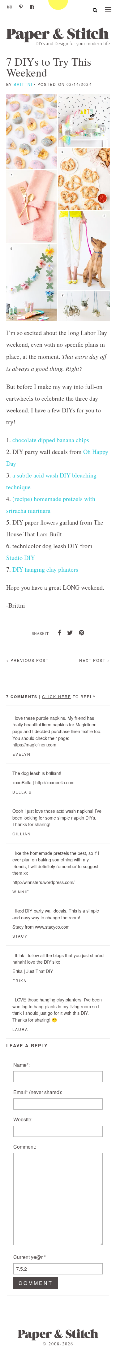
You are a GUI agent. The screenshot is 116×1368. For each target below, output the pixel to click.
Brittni (23, 84)
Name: (21, 1064)
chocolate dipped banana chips (50, 440)
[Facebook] (32, 7)
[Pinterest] (21, 7)
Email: (37, 1092)
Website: (22, 1119)
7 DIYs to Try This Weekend (48, 67)
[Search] (95, 10)
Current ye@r (29, 1256)
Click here (56, 696)
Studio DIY (20, 557)
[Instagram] (9, 7)
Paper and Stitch (58, 36)
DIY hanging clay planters (45, 569)
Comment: (24, 1146)
